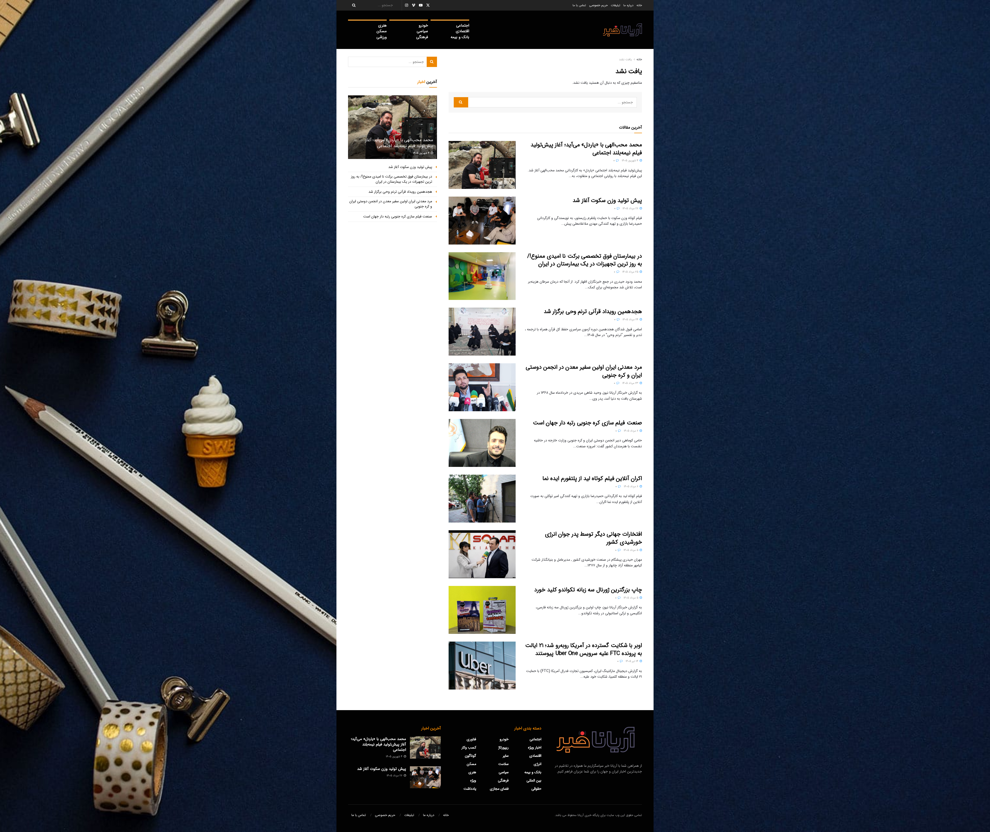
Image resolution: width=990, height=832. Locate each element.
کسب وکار (468, 747)
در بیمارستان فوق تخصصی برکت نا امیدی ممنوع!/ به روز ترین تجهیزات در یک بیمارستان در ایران (584, 260)
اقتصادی (462, 31)
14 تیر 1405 (632, 661)
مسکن (382, 31)
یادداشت (470, 789)
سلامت (503, 764)
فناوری (471, 739)
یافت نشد (625, 59)
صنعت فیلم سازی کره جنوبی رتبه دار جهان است (587, 422)
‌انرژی (537, 764)
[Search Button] (352, 5)
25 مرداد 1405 (630, 272)
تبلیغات (615, 5)
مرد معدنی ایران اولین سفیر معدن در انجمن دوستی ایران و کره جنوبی (584, 371)
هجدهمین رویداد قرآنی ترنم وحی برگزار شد (593, 311)
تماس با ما (579, 5)
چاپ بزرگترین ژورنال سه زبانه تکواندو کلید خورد (588, 589)
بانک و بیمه (460, 37)
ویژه (473, 780)
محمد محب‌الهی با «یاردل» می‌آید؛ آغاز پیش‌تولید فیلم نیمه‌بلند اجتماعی (586, 148)
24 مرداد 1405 (630, 319)
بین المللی (533, 780)
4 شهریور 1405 (630, 160)
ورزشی (381, 37)
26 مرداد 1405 (630, 208)
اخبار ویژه (534, 747)
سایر (506, 756)
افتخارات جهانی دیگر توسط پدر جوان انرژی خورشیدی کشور (593, 538)
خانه (639, 5)
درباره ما (628, 5)
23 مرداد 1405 (630, 383)
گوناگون (470, 756)
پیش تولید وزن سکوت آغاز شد (607, 200)
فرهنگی (422, 37)
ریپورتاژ (503, 747)
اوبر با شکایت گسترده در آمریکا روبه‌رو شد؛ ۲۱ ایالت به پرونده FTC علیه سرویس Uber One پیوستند (583, 649)
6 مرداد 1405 (631, 431)
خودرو (423, 25)
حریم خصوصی (598, 5)
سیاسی (422, 31)
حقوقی (536, 789)
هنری (382, 25)
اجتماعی (462, 25)
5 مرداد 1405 (631, 550)
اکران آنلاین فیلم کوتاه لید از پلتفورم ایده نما (592, 478)
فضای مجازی (499, 789)
